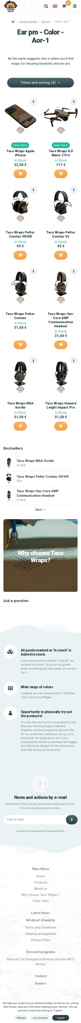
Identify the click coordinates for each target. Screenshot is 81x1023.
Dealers (40, 983)
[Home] (10, 6)
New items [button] (20, 145)
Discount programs (40, 952)
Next (38, 510)
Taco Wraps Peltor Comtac (20, 316)
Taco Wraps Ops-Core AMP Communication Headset (61, 320)
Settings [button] (21, 1017)
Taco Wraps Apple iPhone (20, 153)
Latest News (40, 913)
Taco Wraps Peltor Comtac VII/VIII (20, 234)
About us (40, 889)
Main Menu (40, 869)
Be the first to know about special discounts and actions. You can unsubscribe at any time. (40, 806)
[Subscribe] (72, 820)
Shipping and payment (40, 934)
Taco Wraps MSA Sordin (20, 405)
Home (40, 876)
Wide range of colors (37, 687)
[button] (20, 173)
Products (40, 882)
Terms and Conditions (40, 927)
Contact (41, 976)
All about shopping (40, 920)
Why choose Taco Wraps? (40, 557)
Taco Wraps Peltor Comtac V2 (60, 234)
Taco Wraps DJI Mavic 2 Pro (61, 153)
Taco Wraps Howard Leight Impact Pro (60, 405)
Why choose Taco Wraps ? (40, 895)
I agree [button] (60, 1017)
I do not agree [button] (40, 1017)
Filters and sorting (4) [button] (38, 82)
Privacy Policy (40, 940)
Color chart (41, 901)
